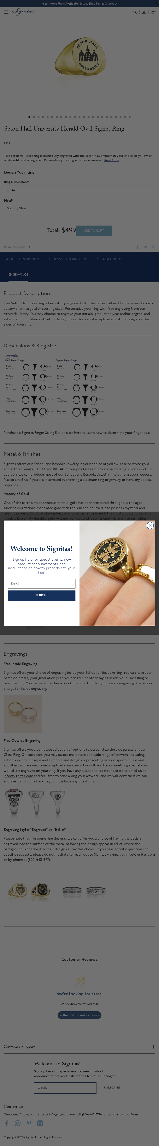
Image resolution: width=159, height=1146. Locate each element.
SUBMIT (41, 595)
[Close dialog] (150, 525)
